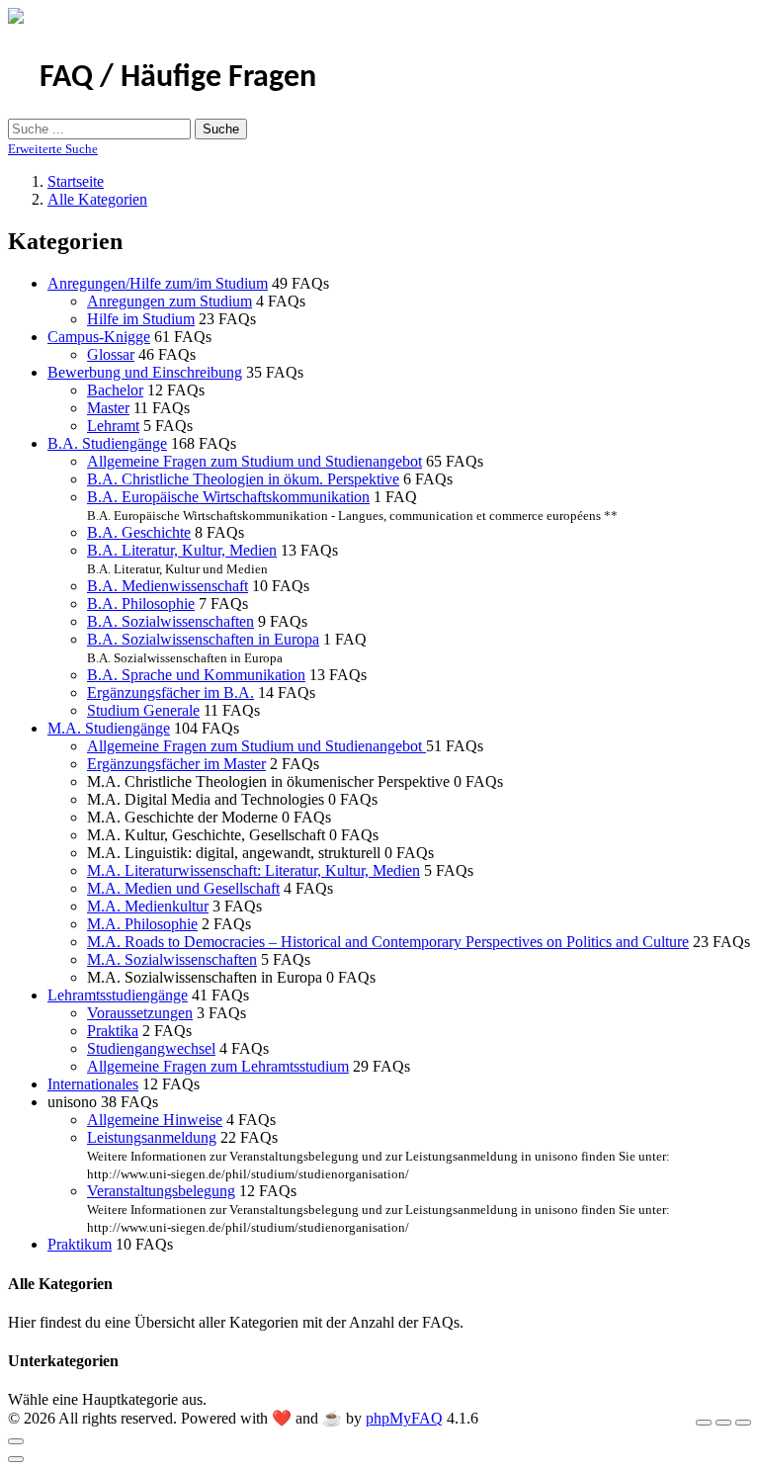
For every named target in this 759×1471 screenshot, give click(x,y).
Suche (221, 129)
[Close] (16, 1441)
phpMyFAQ (404, 1418)
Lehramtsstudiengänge (117, 995)
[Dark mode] (723, 1423)
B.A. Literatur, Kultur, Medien (182, 550)
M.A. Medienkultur (148, 906)
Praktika (112, 1030)
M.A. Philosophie (142, 923)
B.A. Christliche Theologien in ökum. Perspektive (243, 479)
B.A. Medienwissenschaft (167, 585)
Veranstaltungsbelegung (161, 1190)
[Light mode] (704, 1423)
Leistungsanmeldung (151, 1137)
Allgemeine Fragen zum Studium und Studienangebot (254, 461)
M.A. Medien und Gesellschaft (183, 888)
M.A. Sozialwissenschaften (172, 959)
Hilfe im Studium (141, 318)
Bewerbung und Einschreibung (144, 372)
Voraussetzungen (140, 1012)
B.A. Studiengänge (107, 443)
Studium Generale (143, 710)
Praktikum (79, 1244)
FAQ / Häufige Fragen (178, 78)
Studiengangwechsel (151, 1048)
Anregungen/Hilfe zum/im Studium (157, 283)
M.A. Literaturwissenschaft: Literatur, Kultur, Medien (253, 870)
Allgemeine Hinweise (154, 1119)
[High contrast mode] (743, 1423)
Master (108, 407)
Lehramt (113, 425)
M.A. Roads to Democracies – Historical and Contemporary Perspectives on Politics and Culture (388, 941)
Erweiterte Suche (53, 148)
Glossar (110, 354)
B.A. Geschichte (139, 532)
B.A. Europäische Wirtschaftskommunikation (228, 496)
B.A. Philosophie (141, 603)
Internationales (92, 1084)
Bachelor (115, 390)
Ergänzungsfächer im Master (176, 763)
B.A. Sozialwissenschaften (170, 621)
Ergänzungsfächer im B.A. (170, 692)
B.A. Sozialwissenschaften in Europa (203, 639)
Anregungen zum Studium (169, 301)
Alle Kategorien (97, 199)
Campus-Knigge (98, 336)
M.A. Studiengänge (108, 728)
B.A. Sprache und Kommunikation (196, 674)
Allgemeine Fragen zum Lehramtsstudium (218, 1066)
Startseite (75, 181)
